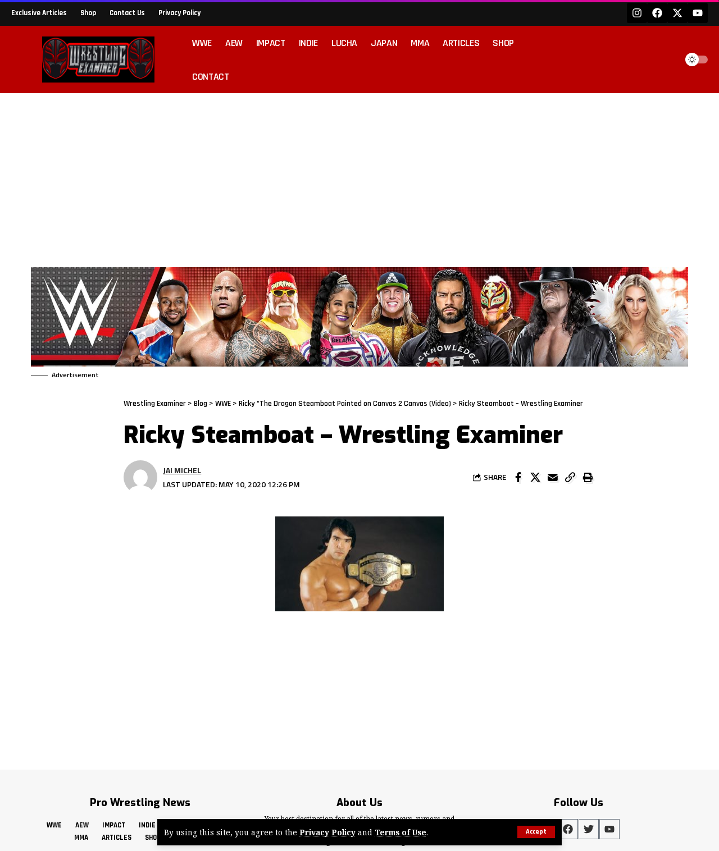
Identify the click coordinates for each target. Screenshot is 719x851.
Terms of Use (400, 832)
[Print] (587, 477)
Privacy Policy (327, 832)
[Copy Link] (570, 477)
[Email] (553, 477)
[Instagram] (637, 13)
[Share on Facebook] (518, 477)
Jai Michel (182, 470)
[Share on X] (535, 477)
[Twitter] (589, 829)
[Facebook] (657, 13)
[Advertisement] (359, 177)
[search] (665, 59)
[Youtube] (698, 13)
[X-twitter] (677, 13)
